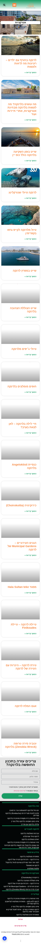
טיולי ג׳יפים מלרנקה (23, 348)
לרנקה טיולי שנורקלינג (22, 192)
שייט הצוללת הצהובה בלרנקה (28, 880)
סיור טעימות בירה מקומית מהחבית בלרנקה (23, 818)
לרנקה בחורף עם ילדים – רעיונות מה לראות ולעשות (21, 63)
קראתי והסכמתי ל (26, 791)
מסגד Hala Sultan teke (22, 586)
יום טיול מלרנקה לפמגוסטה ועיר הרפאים (24, 810)
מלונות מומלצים (33, 868)
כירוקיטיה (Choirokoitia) (21, 505)
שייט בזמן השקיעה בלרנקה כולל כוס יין (25, 821)
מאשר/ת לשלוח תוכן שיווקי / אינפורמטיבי (23, 787)
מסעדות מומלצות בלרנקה (29, 856)
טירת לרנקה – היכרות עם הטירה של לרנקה (23, 859)
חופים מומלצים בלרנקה (21, 386)
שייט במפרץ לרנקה (24, 270)
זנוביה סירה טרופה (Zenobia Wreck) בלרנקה (22, 889)
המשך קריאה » (30, 72)
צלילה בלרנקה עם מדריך (30, 824)
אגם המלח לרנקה (25, 705)
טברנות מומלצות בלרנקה (30, 833)
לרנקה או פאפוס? (32, 865)
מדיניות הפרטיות (19, 791)
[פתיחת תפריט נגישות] (4, 938)
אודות (20, 919)
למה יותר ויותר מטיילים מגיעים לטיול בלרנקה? (22, 862)
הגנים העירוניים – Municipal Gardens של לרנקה (22, 546)
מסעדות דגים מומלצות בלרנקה (27, 915)
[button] (14, 5)
